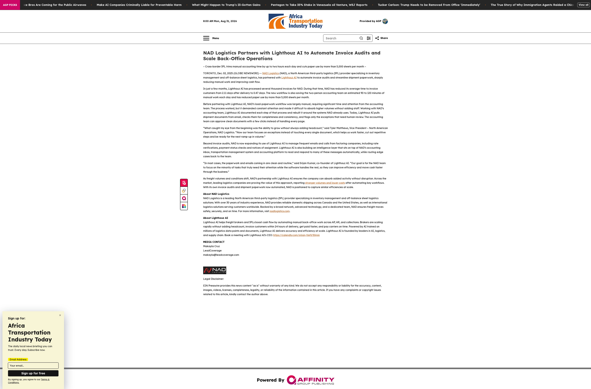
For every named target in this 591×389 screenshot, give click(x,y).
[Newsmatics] (183, 206)
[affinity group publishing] (183, 198)
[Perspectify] (183, 190)
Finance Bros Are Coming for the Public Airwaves (51, 5)
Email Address (18, 359)
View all (583, 4)
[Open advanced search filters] (368, 38)
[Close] (60, 315)
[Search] (361, 38)
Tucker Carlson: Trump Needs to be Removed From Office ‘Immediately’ (429, 5)
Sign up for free (33, 373)
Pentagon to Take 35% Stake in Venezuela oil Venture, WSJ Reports (319, 5)
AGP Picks (10, 4)
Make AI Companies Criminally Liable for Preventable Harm (139, 5)
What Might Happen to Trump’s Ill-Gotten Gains (226, 5)
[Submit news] (183, 183)
